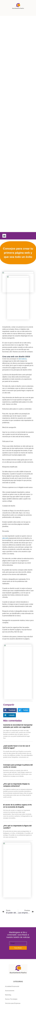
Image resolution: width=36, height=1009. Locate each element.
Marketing (8, 995)
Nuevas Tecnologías (11, 999)
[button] (4, 236)
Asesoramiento (9, 990)
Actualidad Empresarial (12, 986)
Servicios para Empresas (12, 1003)
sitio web (5, 538)
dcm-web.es (22, 359)
